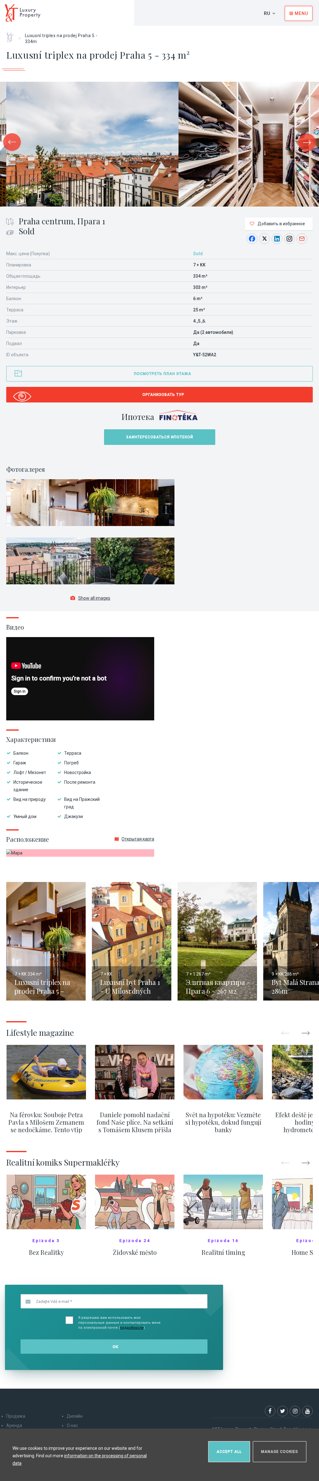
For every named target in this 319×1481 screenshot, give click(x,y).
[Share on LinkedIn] (277, 238)
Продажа (15, 1416)
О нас (72, 1425)
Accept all (229, 1451)
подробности (132, 1328)
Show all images (94, 598)
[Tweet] (264, 238)
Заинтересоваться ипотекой (159, 437)
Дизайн (75, 1416)
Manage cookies (279, 1451)
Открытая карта (137, 838)
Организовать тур (163, 394)
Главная (12, 35)
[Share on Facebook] (252, 238)
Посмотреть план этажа (162, 374)
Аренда (14, 1425)
